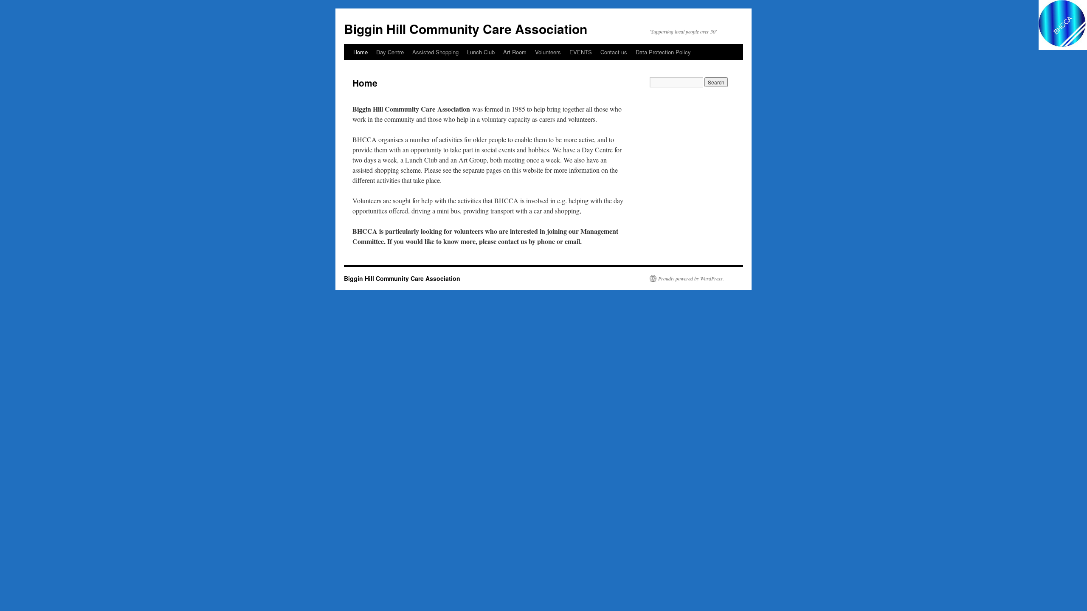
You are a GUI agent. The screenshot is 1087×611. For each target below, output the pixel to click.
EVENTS (580, 52)
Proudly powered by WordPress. (691, 278)
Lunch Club (481, 52)
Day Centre (390, 52)
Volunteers (548, 52)
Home (360, 52)
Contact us (613, 52)
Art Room (515, 52)
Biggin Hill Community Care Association (465, 29)
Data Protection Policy (663, 52)
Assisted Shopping (435, 52)
